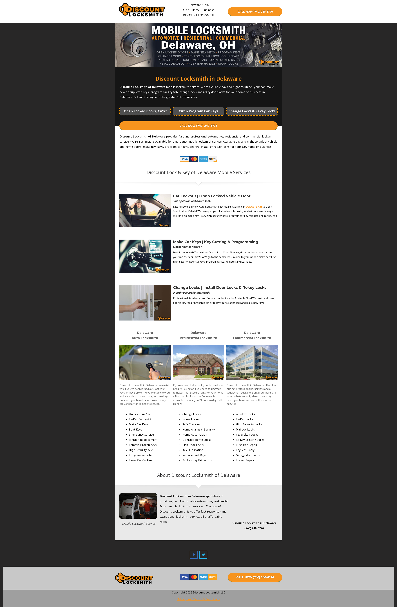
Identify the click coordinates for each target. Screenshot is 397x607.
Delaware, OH (254, 206)
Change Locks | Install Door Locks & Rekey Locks (219, 287)
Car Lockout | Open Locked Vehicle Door (211, 196)
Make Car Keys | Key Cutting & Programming (215, 242)
